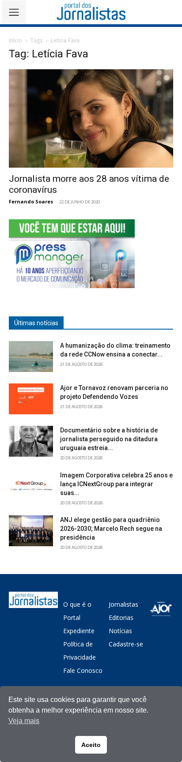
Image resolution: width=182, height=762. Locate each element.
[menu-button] (14, 12)
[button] (169, 12)
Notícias (120, 631)
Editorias (121, 617)
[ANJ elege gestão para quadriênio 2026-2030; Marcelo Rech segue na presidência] (31, 530)
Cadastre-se (126, 644)
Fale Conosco (82, 670)
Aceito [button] (91, 744)
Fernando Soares (31, 201)
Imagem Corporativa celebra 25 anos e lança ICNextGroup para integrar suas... (116, 484)
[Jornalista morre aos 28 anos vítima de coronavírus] (91, 118)
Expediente (79, 631)
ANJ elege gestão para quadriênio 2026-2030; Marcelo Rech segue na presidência (111, 528)
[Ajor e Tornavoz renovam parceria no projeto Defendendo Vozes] (31, 398)
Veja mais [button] (23, 720)
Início (15, 40)
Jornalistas (123, 604)
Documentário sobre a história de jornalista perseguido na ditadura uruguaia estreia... (109, 439)
